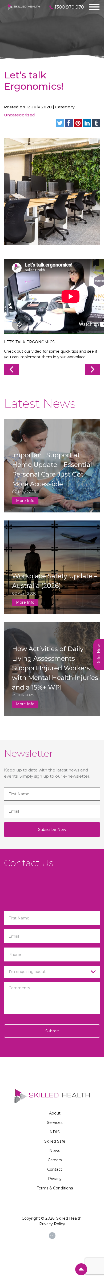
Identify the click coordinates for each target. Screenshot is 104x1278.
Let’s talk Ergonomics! (33, 80)
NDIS (55, 1131)
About (55, 1113)
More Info (25, 500)
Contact (54, 1169)
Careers (55, 1160)
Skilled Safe (54, 1141)
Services (54, 1122)
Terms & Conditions (55, 1188)
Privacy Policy (52, 1224)
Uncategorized (19, 114)
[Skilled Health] (24, 6)
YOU (52, 1235)
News (54, 1150)
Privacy (55, 1178)
